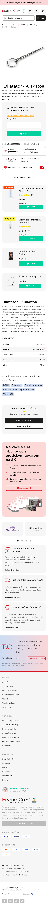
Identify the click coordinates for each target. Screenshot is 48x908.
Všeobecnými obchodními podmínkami (32, 890)
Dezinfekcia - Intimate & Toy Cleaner (30, 221)
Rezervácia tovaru (9, 733)
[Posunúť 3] (26, 541)
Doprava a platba (9, 729)
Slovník (5, 699)
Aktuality (6, 763)
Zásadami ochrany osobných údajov (33, 663)
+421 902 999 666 (19, 789)
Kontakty (6, 772)
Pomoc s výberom (9, 690)
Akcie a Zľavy (7, 686)
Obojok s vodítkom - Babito (28, 252)
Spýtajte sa (6, 707)
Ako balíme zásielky (10, 725)
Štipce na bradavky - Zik (30, 277)
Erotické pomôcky (33, 385)
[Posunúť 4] (30, 541)
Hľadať (5, 682)
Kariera (5, 780)
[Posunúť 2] (22, 541)
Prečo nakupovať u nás (11, 721)
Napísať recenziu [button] (24, 420)
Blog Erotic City (8, 759)
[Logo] (14, 11)
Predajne (5, 767)
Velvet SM (8, 394)
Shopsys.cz (26, 894)
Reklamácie (7, 746)
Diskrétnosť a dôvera (10, 737)
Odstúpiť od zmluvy (24, 823)
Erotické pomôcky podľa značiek (18, 390)
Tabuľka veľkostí (8, 703)
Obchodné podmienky (11, 741)
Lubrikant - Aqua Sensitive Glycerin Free (31, 190)
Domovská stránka (9, 25)
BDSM (23, 25)
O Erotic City (7, 776)
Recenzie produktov (10, 695)
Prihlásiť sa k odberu (37, 658)
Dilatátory (33, 25)
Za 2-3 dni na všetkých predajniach (20, 116)
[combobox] (18, 18)
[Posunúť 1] (18, 541)
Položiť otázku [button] (24, 426)
